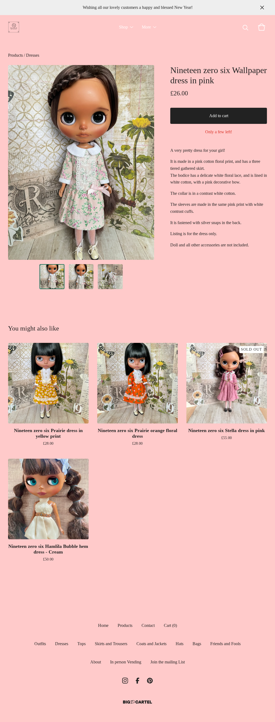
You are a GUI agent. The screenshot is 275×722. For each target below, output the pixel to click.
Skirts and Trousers (111, 643)
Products (15, 55)
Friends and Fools (225, 643)
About (95, 662)
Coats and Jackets (151, 643)
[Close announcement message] (262, 7)
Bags (197, 643)
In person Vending (125, 662)
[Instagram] (125, 681)
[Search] (245, 27)
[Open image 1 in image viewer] (81, 162)
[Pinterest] (150, 681)
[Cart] (261, 27)
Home (103, 625)
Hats (179, 643)
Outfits (40, 643)
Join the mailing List (167, 662)
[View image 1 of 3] (51, 276)
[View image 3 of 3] (110, 276)
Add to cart (218, 115)
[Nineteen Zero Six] (13, 27)
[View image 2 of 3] (81, 276)
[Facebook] (137, 681)
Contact (148, 625)
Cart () (170, 625)
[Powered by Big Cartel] (137, 702)
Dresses (32, 55)
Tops (81, 643)
